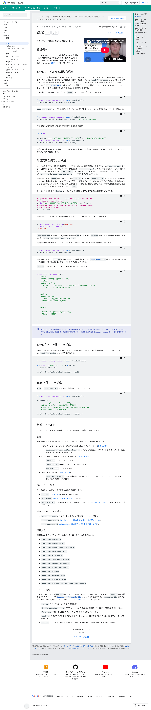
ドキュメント (103, 446)
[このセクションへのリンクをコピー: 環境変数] (48, 530)
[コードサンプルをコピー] (124, 97)
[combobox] (111, 3)
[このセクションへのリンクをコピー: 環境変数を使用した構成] (68, 160)
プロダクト (47, 27)
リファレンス (16, 8)
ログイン (145, 3)
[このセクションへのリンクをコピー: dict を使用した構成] (64, 383)
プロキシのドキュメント (62, 498)
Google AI (111, 696)
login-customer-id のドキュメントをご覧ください (78, 524)
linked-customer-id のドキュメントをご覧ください (80, 520)
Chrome (70, 696)
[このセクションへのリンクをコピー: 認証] (43, 437)
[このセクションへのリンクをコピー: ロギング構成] (52, 590)
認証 (52, 63)
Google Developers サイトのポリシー (78, 648)
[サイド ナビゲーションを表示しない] (26, 706)
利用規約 (35, 705)
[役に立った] (121, 27)
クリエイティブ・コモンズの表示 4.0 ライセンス (79, 646)
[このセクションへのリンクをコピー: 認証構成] (49, 49)
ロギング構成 (55, 494)
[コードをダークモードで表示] (121, 97)
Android (60, 696)
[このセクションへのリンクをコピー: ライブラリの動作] (56, 485)
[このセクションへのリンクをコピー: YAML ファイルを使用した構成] (75, 72)
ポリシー (47, 8)
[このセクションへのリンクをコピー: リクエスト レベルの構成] (64, 511)
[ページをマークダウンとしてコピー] (53, 32)
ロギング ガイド (84, 600)
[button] (14, 22)
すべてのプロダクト (126, 696)
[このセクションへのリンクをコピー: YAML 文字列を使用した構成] (73, 345)
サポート (57, 8)
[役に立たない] (124, 27)
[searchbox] (15, 15)
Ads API (20, 2)
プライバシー (45, 705)
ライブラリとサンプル (32, 8)
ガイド (5, 8)
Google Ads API (59, 27)
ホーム (39, 27)
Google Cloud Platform (95, 696)
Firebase (80, 696)
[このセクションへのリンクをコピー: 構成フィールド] (57, 425)
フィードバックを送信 (115, 33)
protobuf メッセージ (99, 502)
